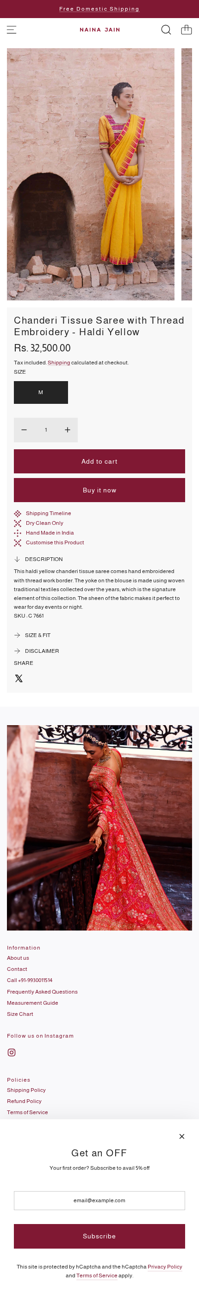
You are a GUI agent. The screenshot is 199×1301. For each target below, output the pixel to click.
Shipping (59, 362)
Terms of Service (97, 1275)
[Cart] (186, 29)
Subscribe (99, 1236)
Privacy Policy (165, 1266)
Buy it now (100, 490)
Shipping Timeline (48, 513)
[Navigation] (11, 29)
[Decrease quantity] (24, 430)
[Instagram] (11, 1052)
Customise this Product (55, 542)
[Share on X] (18, 679)
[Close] (182, 1136)
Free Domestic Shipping (99, 9)
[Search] (166, 29)
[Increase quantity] (67, 430)
